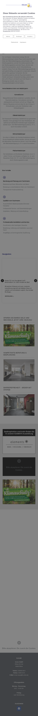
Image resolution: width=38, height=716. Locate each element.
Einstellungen (19, 36)
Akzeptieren (29, 36)
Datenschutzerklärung (14, 29)
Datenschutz (14, 42)
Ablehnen (8, 36)
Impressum (23, 42)
